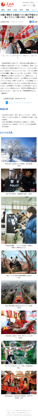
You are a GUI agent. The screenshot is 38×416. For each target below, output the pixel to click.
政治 (3, 9)
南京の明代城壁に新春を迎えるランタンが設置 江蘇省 (19, 307)
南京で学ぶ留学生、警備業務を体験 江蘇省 (19, 194)
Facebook (26, 2)
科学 (21, 9)
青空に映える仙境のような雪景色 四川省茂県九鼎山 (18, 165)
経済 (9, 9)
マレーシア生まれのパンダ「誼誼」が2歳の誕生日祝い (19, 367)
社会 (15, 9)
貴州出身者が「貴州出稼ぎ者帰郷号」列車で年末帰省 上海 (18, 397)
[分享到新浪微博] (36, 22)
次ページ (29, 103)
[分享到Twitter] (33, 22)
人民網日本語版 (4, 22)
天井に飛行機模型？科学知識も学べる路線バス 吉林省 (18, 122)
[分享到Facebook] (30, 22)
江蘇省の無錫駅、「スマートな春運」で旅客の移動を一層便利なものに (18, 246)
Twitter (32, 2)
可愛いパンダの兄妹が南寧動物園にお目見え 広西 (19, 276)
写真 (27, 9)
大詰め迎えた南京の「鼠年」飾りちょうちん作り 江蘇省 (19, 115)
